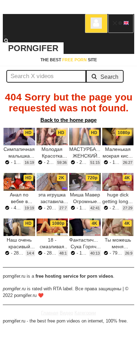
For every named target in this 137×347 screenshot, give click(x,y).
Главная (49, 312)
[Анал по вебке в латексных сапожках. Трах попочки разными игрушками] (19, 181)
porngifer (33, 48)
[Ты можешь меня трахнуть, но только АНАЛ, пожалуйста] (118, 227)
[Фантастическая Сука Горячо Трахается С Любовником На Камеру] (85, 227)
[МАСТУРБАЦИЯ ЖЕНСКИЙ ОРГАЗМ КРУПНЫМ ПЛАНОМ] (85, 136)
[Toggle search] (9, 41)
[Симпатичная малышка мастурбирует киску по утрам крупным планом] (19, 136)
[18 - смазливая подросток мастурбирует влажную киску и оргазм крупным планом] (52, 227)
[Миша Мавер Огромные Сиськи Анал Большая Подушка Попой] (85, 181)
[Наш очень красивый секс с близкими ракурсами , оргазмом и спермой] (19, 227)
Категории (85, 312)
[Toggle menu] (5, 36)
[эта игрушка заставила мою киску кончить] (52, 181)
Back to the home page (68, 120)
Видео (66, 312)
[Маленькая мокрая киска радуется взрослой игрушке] (118, 136)
